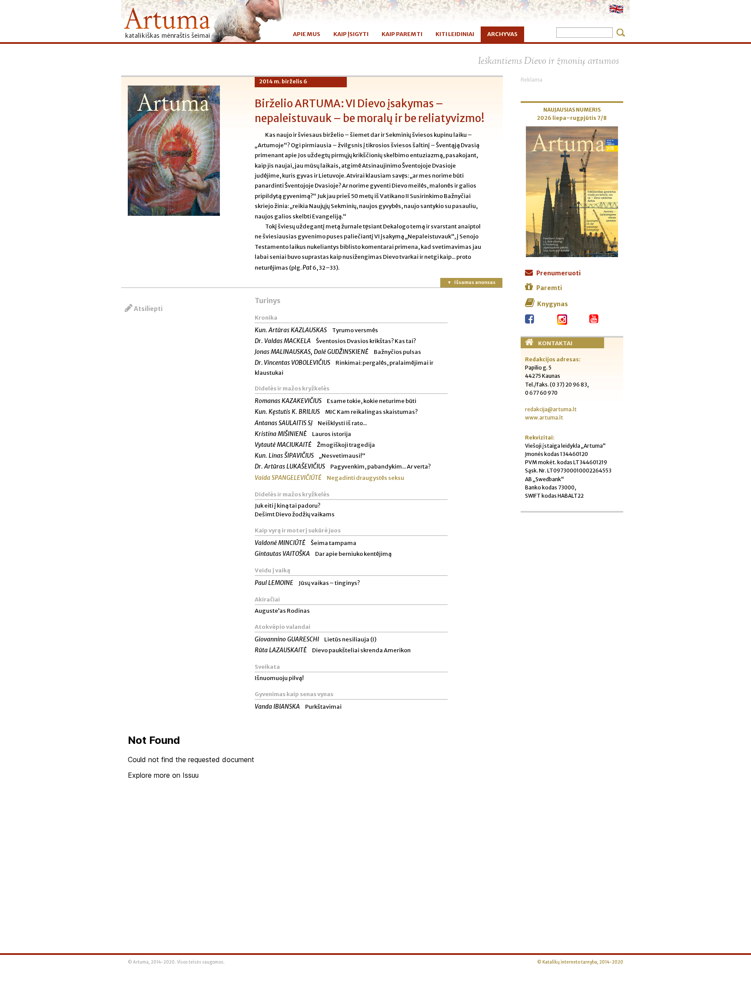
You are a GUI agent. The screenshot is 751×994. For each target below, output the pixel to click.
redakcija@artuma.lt (551, 409)
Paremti (549, 288)
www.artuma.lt (544, 417)
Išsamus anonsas (474, 282)
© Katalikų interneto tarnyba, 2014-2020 (580, 962)
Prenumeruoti (558, 273)
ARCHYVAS (502, 34)
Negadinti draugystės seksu (329, 478)
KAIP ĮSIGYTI (351, 34)
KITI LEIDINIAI (454, 34)
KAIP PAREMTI (402, 34)
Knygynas (552, 304)
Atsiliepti (148, 309)
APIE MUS (306, 34)
